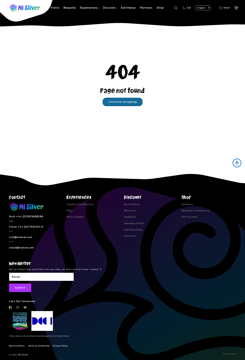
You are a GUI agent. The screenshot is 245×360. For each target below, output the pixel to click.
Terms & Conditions (39, 346)
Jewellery (187, 204)
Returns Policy (17, 346)
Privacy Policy (60, 346)
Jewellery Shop (133, 229)
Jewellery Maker (134, 223)
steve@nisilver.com (21, 247)
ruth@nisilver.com (20, 237)
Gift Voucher (189, 217)
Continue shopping (122, 101)
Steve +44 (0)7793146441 (26, 226)
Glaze (233, 354)
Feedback (130, 217)
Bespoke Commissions (196, 210)
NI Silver (23, 355)
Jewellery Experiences (80, 204)
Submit (20, 287)
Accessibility (132, 204)
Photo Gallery (75, 217)
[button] (89, 8)
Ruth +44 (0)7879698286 (26, 216)
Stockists (130, 236)
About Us (130, 210)
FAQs (70, 210)
